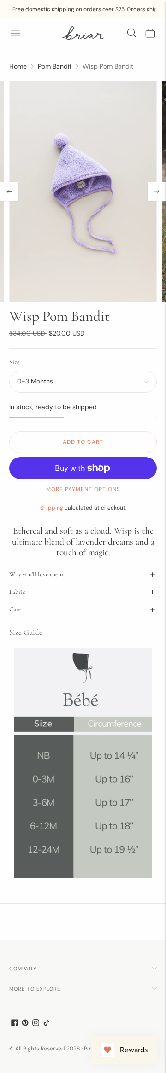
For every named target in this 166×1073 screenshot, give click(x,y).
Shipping (51, 507)
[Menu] (15, 33)
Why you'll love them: (37, 574)
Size (14, 362)
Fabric (17, 592)
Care (15, 609)
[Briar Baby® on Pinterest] (25, 1024)
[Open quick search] (131, 33)
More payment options (83, 489)
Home (18, 66)
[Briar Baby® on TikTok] (46, 1024)
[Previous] (9, 191)
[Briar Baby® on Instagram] (35, 1024)
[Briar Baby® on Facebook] (14, 1024)
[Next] (157, 191)
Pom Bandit (54, 66)
